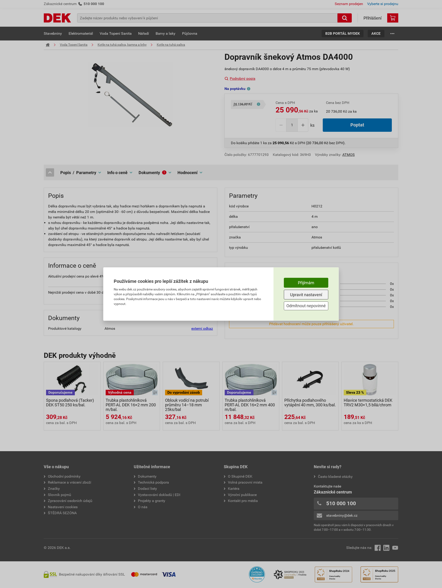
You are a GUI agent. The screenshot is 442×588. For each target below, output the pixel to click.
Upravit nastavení (306, 294)
